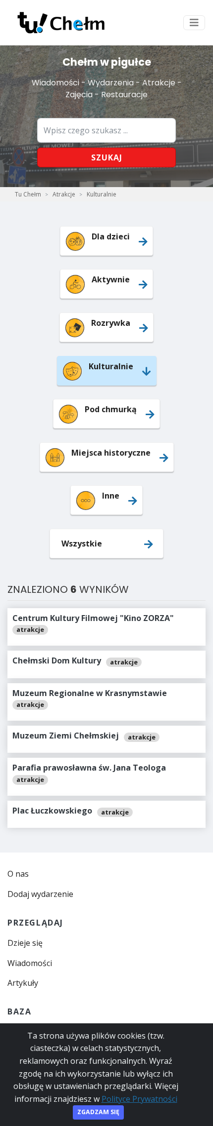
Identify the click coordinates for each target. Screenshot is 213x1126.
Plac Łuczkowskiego (52, 810)
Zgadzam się (98, 1112)
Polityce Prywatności (139, 1098)
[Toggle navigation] (194, 22)
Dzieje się (25, 942)
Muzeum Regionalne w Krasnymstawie (89, 693)
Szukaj (106, 157)
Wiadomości (29, 963)
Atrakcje (64, 194)
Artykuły (22, 982)
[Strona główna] (61, 23)
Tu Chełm (28, 194)
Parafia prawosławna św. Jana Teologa (89, 767)
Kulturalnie (101, 194)
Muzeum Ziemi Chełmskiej (65, 735)
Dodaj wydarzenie (40, 894)
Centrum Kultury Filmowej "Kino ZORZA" (93, 618)
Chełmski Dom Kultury (56, 660)
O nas (18, 873)
